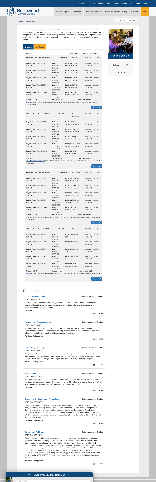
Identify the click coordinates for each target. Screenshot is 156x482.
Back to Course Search (28, 21)
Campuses (135, 12)
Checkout (131, 20)
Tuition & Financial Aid (93, 12)
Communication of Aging (35, 296)
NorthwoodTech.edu (139, 3)
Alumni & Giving (121, 3)
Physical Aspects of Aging (36, 348)
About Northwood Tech (102, 3)
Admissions (78, 12)
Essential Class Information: (35, 102)
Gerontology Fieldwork (34, 432)
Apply (145, 12)
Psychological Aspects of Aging (38, 322)
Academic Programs (62, 12)
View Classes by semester (79, 53)
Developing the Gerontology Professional (42, 399)
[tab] (28, 46)
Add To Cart (97, 107)
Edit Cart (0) (120, 20)
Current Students (82, 3)
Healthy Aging (30, 373)
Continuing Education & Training (116, 12)
